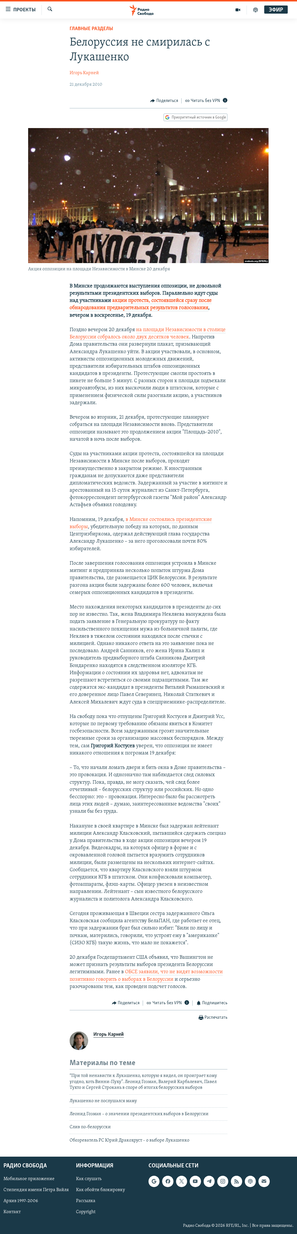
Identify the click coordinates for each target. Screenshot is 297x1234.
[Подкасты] (250, 1181)
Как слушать (89, 1179)
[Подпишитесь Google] (154, 1181)
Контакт (12, 1212)
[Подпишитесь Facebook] (167, 1181)
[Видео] (238, 10)
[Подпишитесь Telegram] (209, 1181)
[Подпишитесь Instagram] (222, 1181)
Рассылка (85, 1201)
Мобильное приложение (29, 1179)
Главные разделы (91, 29)
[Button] (164, 101)
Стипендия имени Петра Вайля (36, 1190)
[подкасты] (255, 10)
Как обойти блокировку (100, 1190)
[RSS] (236, 1181)
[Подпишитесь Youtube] (195, 1181)
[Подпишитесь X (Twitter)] (181, 1181)
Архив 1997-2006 (20, 1201)
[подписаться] (263, 1181)
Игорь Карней (84, 73)
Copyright (85, 1212)
